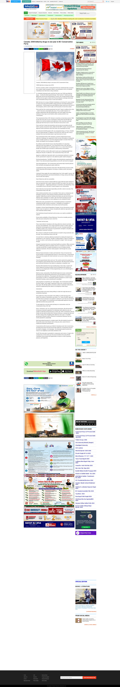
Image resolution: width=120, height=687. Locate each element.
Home (26, 12)
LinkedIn (36, 49)
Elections (35, 676)
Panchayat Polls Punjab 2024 (83, 496)
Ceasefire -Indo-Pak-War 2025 (84, 465)
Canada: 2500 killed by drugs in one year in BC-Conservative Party (48, 43)
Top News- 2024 (80, 493)
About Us (25, 676)
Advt (48, 1)
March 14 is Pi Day (86, 358)
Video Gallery (70, 12)
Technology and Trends (68, 15)
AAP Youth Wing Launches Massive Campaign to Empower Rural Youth (84, 123)
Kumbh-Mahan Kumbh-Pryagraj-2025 (85, 471)
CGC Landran (79, 448)
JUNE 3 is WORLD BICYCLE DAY (89, 352)
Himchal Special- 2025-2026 (83, 450)
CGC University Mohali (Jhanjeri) (84, 442)
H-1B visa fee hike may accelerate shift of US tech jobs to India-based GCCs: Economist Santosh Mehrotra (85, 105)
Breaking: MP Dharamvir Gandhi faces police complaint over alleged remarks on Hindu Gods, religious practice (85, 85)
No (88, 337)
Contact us (61, 1)
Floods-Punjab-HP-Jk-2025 (83, 453)
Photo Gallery (63, 12)
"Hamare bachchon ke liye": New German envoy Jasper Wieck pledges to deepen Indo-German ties (85, 132)
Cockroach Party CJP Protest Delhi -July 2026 (85, 436)
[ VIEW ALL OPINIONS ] (91, 327)
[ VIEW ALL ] (93, 395)
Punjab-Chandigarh (33, 12)
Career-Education (42, 15)
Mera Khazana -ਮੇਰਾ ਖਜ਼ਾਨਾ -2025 (84, 456)
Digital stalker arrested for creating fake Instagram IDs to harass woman (85, 110)
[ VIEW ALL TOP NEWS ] (90, 137)
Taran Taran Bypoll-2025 (82, 458)
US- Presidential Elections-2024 (84, 480)
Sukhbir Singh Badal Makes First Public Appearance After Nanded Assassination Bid (85, 114)
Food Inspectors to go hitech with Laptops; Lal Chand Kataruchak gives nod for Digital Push (85, 119)
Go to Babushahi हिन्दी (26, 1)
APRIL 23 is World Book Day (88, 370)
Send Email (45, 49)
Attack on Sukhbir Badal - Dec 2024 (85, 473)
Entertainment (50, 15)
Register (112, 1)
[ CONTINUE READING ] (91, 611)
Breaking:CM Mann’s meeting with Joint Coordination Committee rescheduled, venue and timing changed (58, 19)
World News (56, 12)
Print (50, 49)
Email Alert (27, 15)
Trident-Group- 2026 (81, 440)
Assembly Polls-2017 (54, 1)
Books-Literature (58, 15)
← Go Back (71, 48)
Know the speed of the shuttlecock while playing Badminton (88, 384)
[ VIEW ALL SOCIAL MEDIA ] (90, 624)
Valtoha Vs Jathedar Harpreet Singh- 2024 (85, 487)
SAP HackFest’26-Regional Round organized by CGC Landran (83, 69)
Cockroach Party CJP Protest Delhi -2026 (85, 432)
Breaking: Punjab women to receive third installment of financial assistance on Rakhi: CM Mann (85, 73)
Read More (86, 527)
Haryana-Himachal (43, 12)
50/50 (79, 339)
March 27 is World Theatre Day (89, 376)
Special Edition (81, 582)
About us (33, 1)
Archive (45, 1)
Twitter (31, 49)
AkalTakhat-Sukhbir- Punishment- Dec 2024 (84, 477)
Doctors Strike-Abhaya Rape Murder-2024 (83, 506)
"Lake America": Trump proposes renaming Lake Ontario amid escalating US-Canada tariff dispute (85, 128)
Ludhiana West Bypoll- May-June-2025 (84, 462)
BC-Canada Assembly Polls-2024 (84, 491)
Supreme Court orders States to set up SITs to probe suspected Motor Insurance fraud (85, 89)
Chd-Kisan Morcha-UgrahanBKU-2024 (84, 499)
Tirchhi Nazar (33, 15)
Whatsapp (40, 49)
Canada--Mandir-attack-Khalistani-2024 (85, 483)
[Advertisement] (29, 73)
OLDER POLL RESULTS (91, 345)
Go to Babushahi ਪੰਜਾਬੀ (16, 1)
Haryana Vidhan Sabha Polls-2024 (84, 503)
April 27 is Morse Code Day (88, 364)
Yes (78, 337)
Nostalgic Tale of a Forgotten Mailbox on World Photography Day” (89, 390)
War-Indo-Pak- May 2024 (82, 468)
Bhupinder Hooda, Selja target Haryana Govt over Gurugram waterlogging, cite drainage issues (85, 101)
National (50, 12)
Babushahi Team (39, 1)
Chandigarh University (81, 445)
